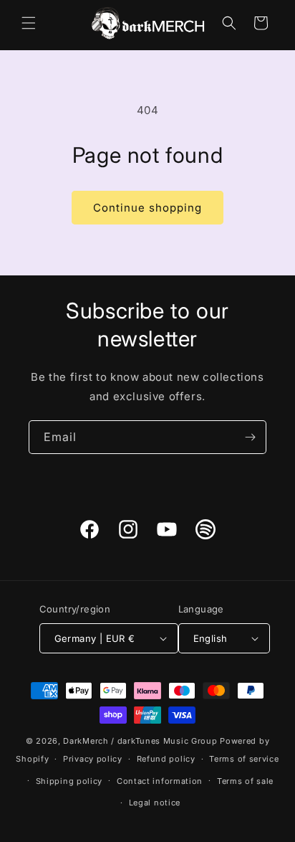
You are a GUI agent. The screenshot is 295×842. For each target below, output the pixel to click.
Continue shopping (147, 207)
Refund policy (166, 759)
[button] (28, 23)
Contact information (160, 781)
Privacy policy (92, 759)
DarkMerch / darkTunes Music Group (140, 741)
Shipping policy (69, 781)
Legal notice (154, 803)
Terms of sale (245, 781)
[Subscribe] (250, 437)
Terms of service (244, 759)
